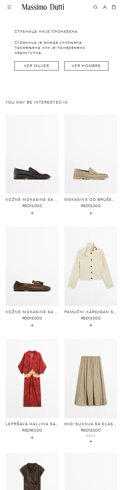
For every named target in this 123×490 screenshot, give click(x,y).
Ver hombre (86, 66)
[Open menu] (9, 6)
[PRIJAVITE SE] (104, 6)
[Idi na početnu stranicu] (43, 7)
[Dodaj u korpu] (32, 213)
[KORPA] (113, 6)
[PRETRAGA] (95, 6)
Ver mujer (36, 66)
